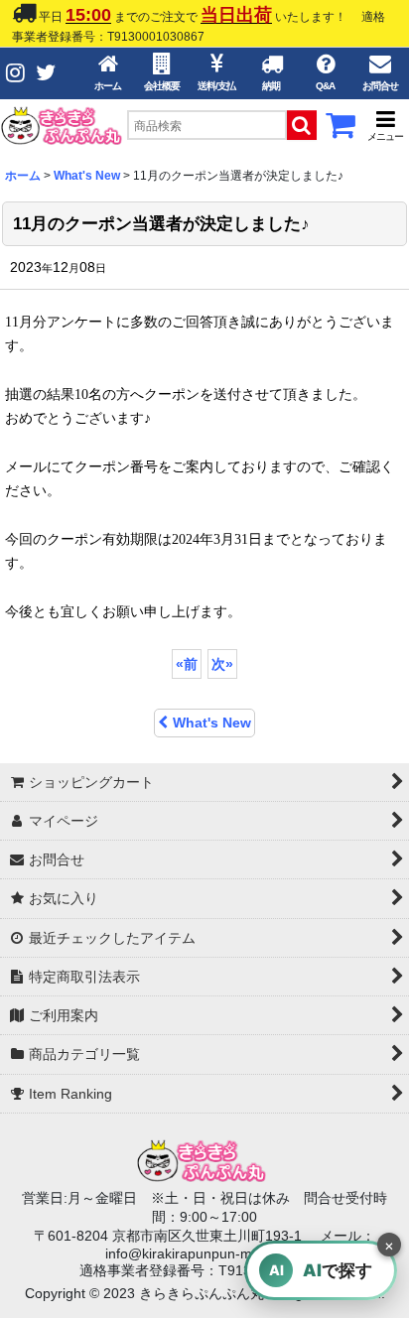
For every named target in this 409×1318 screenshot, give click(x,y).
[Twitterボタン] (46, 73)
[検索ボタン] (302, 125)
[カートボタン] (340, 131)
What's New (212, 722)
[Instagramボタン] (15, 73)
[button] (385, 125)
